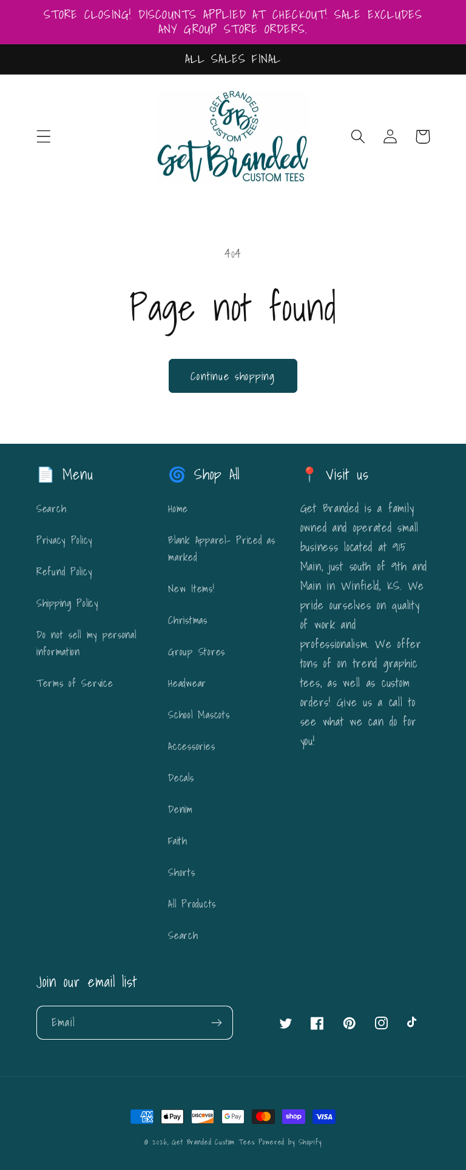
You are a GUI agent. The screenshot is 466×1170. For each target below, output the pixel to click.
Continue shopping (233, 376)
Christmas (187, 620)
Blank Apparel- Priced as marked (221, 548)
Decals (181, 777)
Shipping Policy (67, 603)
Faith (177, 840)
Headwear (187, 683)
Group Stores (196, 651)
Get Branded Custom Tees (213, 1142)
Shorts (181, 872)
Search (51, 508)
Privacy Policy (64, 540)
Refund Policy (64, 571)
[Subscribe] (216, 1023)
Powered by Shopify (289, 1142)
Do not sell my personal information (86, 643)
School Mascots (198, 714)
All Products (192, 903)
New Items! (191, 588)
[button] (44, 137)
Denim (180, 809)
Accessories (191, 746)
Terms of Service (74, 683)
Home (178, 508)
